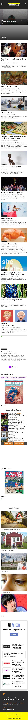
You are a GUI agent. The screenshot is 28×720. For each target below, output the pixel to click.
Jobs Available (10, 715)
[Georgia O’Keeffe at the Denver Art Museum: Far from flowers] (14, 128)
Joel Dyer (3, 114)
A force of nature (7, 218)
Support (17, 714)
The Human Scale (7, 112)
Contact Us (11, 714)
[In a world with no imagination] (14, 184)
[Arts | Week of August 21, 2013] (14, 291)
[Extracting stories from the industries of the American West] (14, 263)
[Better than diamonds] (14, 78)
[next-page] (3, 616)
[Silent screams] (14, 603)
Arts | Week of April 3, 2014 (11, 167)
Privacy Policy (18, 715)
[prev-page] (1, 616)
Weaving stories (8, 21)
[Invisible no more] (14, 582)
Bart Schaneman (5, 276)
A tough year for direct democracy (11, 529)
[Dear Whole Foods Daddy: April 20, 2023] (14, 50)
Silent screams (5, 613)
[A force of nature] (14, 209)
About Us (5, 714)
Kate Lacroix (4, 353)
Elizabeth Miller (5, 140)
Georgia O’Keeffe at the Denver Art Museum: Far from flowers (13, 138)
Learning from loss (8, 326)
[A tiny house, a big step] (14, 540)
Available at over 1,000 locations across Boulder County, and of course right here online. (14, 377)
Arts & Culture (4, 56)
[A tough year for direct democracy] (14, 519)
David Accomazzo (5, 246)
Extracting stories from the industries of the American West (12, 273)
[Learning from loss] (14, 317)
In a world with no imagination (12, 193)
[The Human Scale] (14, 103)
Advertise (22, 714)
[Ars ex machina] (14, 342)
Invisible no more (6, 592)
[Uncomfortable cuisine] (14, 235)
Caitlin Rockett (4, 327)
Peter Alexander (5, 220)
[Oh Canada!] (14, 561)
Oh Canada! (4, 571)
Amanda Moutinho (5, 88)
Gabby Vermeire (5, 63)
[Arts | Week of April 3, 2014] (14, 158)
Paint (3, 37)
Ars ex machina (6, 351)
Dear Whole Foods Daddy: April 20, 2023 (13, 60)
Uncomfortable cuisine (9, 244)
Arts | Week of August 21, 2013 (12, 300)
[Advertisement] (14, 456)
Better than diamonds (9, 87)
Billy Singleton (4, 23)
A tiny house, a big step (8, 550)
